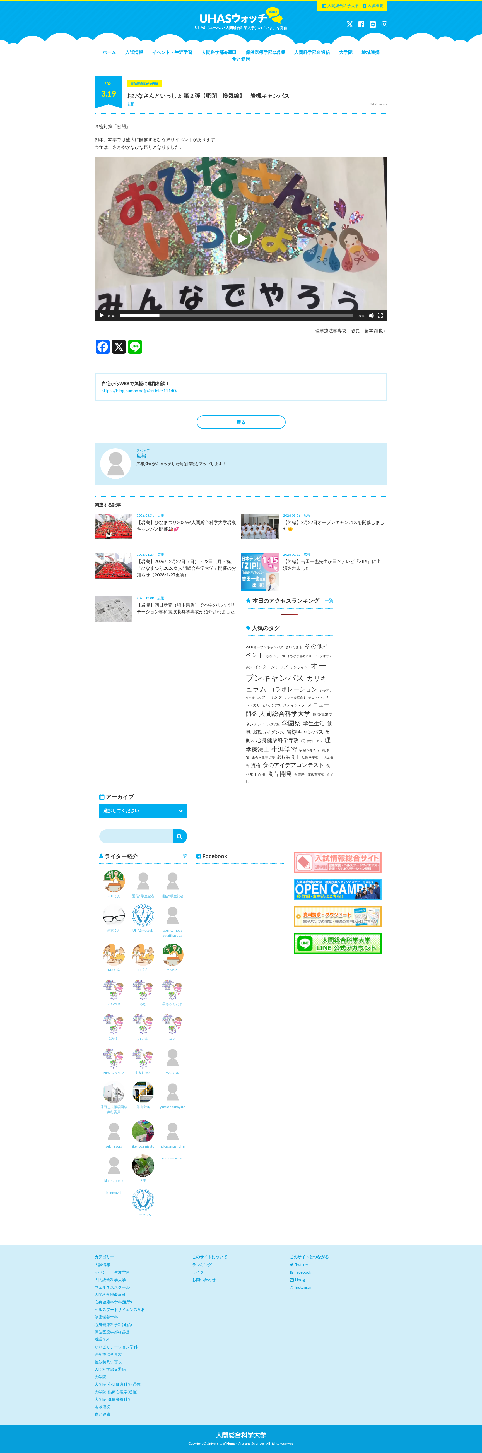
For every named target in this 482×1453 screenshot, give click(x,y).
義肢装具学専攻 (108, 1362)
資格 (256, 765)
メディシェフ (294, 705)
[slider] (236, 315)
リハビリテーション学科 (116, 1346)
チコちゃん (316, 697)
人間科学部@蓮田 (219, 52)
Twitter (301, 1264)
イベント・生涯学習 (172, 52)
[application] (241, 239)
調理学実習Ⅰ (312, 758)
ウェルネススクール (112, 1287)
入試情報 (134, 52)
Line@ (300, 1279)
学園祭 (291, 723)
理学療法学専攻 (108, 1354)
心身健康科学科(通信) (113, 1324)
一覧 (329, 600)
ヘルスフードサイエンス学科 (120, 1309)
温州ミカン (314, 741)
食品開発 (279, 773)
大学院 (346, 52)
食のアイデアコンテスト (293, 765)
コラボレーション (293, 689)
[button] (241, 239)
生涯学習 (284, 749)
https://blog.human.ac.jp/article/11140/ (139, 390)
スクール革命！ (295, 697)
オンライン (299, 667)
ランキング (202, 1264)
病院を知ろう (309, 750)
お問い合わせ (204, 1279)
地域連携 (371, 52)
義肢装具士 (288, 757)
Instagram (303, 1287)
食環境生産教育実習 (309, 775)
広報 (130, 104)
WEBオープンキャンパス (264, 647)
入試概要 (375, 5)
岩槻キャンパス (305, 731)
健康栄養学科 (106, 1317)
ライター (200, 1272)
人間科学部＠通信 (312, 52)
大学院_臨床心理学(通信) (116, 1391)
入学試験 (273, 724)
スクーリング (269, 696)
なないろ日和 (275, 656)
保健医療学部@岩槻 (265, 52)
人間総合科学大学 (343, 5)
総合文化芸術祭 (263, 758)
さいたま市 (294, 647)
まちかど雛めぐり (299, 656)
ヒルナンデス (271, 705)
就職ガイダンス (268, 732)
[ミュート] (371, 315)
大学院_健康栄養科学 (113, 1399)
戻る (241, 422)
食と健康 (241, 58)
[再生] (102, 315)
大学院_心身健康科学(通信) (118, 1384)
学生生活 (314, 723)
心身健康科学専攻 (277, 740)
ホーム (109, 52)
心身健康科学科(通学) (113, 1302)
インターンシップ (271, 667)
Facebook (303, 1272)
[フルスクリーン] (380, 315)
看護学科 (102, 1339)
